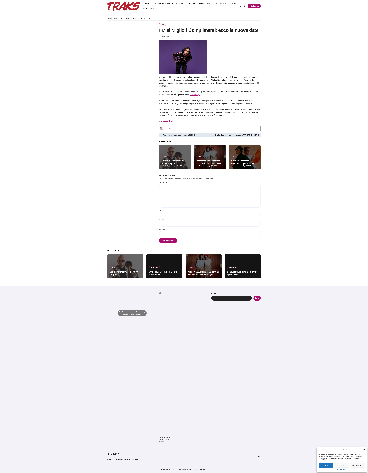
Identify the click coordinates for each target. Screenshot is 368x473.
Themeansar (202, 469)
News (162, 24)
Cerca (213, 293)
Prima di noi (154, 267)
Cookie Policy (341, 469)
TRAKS (114, 454)
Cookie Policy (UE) (148, 8)
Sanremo (233, 3)
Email (161, 220)
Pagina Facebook (166, 121)
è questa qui (195, 95)
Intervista (202, 3)
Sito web (162, 229)
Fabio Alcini (168, 128)
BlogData (192, 469)
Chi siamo (145, 3)
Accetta (326, 465)
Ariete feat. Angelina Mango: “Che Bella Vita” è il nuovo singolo (209, 163)
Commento (163, 182)
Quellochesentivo (164, 3)
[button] (364, 449)
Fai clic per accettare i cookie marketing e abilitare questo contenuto (132, 313)
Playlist (174, 3)
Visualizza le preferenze (358, 465)
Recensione (193, 3)
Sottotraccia (183, 3)
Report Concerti (212, 3)
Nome (161, 210)
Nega (342, 465)
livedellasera (224, 3)
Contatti (153, 3)
